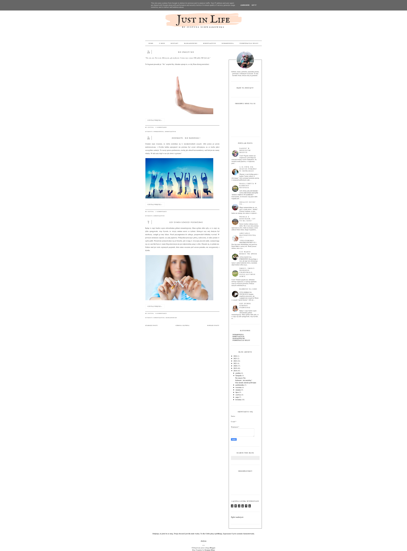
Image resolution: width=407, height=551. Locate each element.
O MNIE (162, 43)
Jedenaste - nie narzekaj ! (186, 138)
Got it (254, 5)
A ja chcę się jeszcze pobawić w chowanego (248, 169)
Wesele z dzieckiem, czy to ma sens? (247, 219)
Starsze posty (151, 325)
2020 (235, 366)
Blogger (212, 548)
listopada (238, 375)
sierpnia (238, 390)
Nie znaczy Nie (186, 52)
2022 (235, 361)
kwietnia (238, 399)
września (238, 387)
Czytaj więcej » (155, 120)
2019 (235, 368)
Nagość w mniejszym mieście (245, 150)
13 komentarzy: (161, 211)
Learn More (244, 5)
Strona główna (183, 325)
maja (237, 397)
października (240, 385)
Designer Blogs (210, 550)
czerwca (238, 395)
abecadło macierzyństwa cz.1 (247, 235)
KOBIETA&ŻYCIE (209, 43)
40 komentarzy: (161, 313)
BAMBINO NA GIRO (248, 289)
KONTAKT (174, 43)
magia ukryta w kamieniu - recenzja (248, 186)
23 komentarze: (161, 127)
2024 (235, 356)
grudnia (238, 373)
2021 (235, 363)
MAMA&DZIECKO (190, 43)
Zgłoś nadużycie (237, 517)
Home (151, 43)
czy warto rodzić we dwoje (248, 253)
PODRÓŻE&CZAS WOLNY (249, 43)
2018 (235, 370)
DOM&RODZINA (228, 43)
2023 (235, 358)
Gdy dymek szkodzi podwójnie (186, 222)
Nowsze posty (213, 325)
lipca (237, 392)
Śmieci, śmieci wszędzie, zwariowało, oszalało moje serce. (247, 272)
